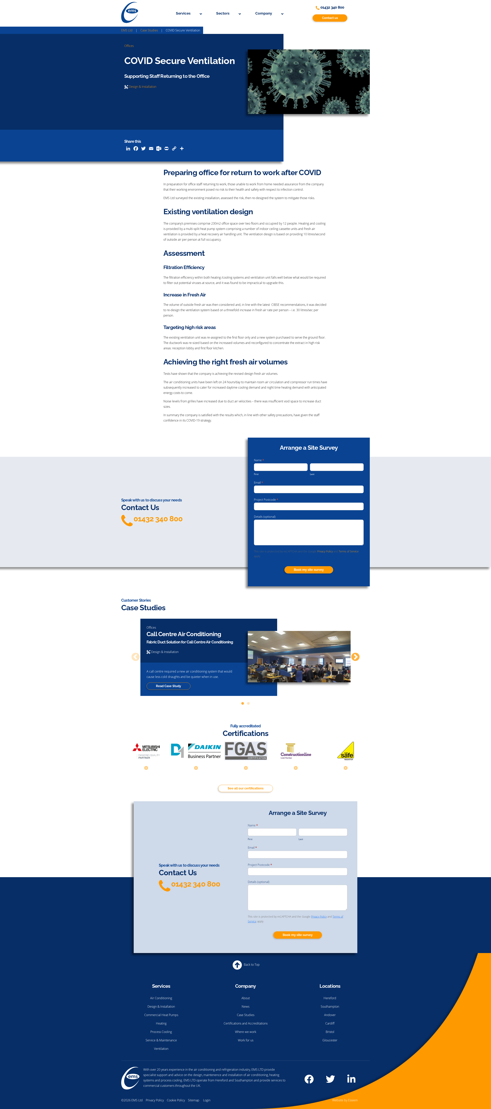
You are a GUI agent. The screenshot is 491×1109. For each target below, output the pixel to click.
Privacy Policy (325, 551)
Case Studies (245, 1015)
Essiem (353, 1100)
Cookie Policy (176, 1100)
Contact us (330, 18)
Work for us (245, 1040)
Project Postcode (266, 499)
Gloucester (329, 1040)
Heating (161, 1023)
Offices (129, 46)
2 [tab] (248, 703)
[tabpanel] (245, 657)
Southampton (330, 1006)
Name (259, 460)
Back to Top (251, 964)
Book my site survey (309, 570)
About (245, 998)
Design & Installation (142, 86)
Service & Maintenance (161, 1040)
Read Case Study (168, 686)
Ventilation (161, 1049)
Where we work (245, 1032)
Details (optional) (264, 516)
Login (206, 1100)
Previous (135, 657)
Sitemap (193, 1100)
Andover (330, 1015)
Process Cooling (161, 1032)
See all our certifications (246, 788)
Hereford (330, 998)
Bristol (330, 1032)
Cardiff (329, 1023)
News (245, 1006)
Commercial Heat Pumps (161, 1015)
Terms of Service (349, 551)
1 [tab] (243, 703)
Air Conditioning (161, 998)
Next (355, 657)
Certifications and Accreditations (246, 1023)
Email (258, 482)
